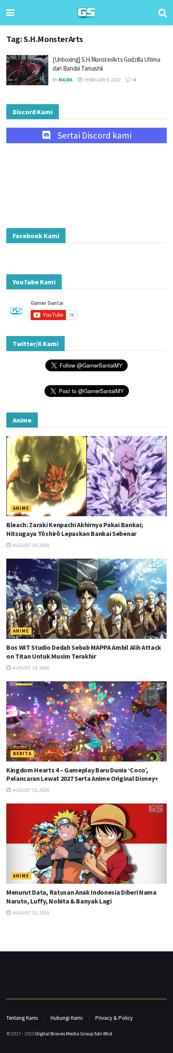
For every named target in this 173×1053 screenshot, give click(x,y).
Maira (65, 79)
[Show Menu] (10, 12)
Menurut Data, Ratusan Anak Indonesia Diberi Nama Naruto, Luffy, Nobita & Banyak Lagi (81, 896)
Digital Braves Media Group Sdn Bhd (73, 1033)
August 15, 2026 (30, 790)
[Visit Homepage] (86, 13)
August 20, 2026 (30, 545)
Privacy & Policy (114, 1017)
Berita (22, 753)
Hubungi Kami (66, 1017)
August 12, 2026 (30, 912)
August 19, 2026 (30, 667)
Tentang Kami (22, 1017)
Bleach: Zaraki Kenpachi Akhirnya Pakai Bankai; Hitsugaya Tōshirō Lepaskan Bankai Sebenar (74, 529)
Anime (21, 508)
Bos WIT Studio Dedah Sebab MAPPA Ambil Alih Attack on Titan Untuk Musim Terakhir (83, 651)
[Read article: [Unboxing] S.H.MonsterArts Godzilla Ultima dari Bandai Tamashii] (27, 70)
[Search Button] (162, 12)
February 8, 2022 (102, 79)
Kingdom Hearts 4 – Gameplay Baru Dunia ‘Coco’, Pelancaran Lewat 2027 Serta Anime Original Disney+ (82, 774)
